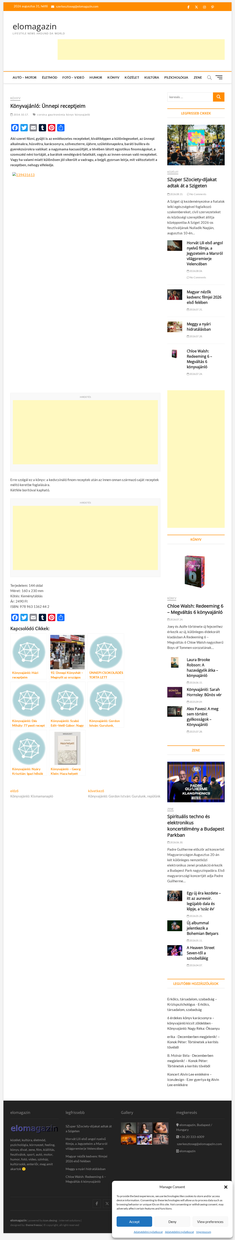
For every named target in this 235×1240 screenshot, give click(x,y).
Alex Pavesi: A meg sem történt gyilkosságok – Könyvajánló (202, 716)
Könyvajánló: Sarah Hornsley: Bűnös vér (204, 692)
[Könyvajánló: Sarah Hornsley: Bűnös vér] (174, 692)
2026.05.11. (195, 940)
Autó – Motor (24, 77)
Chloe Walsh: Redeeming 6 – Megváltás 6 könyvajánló (199, 359)
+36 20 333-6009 (191, 1137)
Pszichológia (176, 77)
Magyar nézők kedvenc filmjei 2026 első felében (204, 297)
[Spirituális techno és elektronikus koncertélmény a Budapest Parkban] (196, 782)
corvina (42, 114)
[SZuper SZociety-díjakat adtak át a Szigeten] (196, 145)
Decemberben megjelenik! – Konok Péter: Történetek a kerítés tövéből (193, 1042)
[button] (226, 1187)
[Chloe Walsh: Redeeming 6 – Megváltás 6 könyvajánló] (174, 354)
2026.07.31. (195, 309)
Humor (96, 77)
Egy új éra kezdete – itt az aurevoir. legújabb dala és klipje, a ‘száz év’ (204, 901)
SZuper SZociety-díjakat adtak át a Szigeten (192, 182)
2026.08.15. (176, 194)
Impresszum (203, 1232)
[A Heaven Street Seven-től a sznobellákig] (174, 950)
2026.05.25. (195, 915)
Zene (198, 77)
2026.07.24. (195, 373)
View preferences (210, 1222)
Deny (172, 1222)
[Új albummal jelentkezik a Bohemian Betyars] (174, 925)
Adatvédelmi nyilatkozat (148, 1232)
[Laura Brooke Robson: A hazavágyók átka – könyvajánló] (174, 662)
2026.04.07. (195, 965)
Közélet (132, 77)
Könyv (113, 77)
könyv (70, 114)
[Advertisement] (141, 49)
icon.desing (50, 1220)
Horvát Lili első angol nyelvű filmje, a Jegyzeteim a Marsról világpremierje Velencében (205, 253)
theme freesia (34, 1225)
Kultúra (151, 77)
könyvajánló (82, 114)
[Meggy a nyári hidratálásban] (174, 326)
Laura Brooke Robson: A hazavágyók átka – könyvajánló (202, 667)
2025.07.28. (195, 731)
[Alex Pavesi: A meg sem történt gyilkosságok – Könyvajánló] (174, 711)
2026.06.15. (195, 682)
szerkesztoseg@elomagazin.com (76, 6)
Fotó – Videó (73, 77)
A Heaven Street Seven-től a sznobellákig (201, 953)
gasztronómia (56, 114)
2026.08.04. (195, 270)
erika (171, 1037)
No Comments (198, 194)
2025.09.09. (195, 701)
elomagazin (35, 26)
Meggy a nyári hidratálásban (199, 326)
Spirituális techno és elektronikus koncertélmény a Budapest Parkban (195, 825)
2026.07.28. (195, 336)
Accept (134, 1222)
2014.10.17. (21, 114)
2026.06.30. (176, 842)
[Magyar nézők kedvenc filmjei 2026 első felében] (174, 294)
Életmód (49, 77)
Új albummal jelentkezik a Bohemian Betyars (202, 928)
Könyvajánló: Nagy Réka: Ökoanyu (193, 1028)
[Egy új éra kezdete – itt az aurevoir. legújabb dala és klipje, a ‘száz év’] (174, 896)
